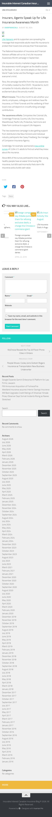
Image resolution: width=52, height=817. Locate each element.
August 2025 (7, 478)
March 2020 (7, 607)
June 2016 (6, 745)
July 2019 (6, 633)
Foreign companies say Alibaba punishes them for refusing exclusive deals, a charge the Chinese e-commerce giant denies (23, 244)
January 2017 (7, 725)
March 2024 (7, 534)
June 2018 (6, 676)
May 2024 (6, 528)
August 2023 (7, 557)
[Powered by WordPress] (19, 808)
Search (5, 408)
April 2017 (6, 715)
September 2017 (9, 702)
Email (30, 296)
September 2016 (9, 735)
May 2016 (6, 748)
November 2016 (9, 728)
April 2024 (6, 531)
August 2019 (7, 630)
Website (8, 305)
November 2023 (9, 547)
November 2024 (9, 508)
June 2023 (6, 564)
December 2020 (9, 577)
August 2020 (7, 590)
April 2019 (6, 643)
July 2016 (6, 742)
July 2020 (6, 593)
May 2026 (6, 449)
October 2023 (8, 551)
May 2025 (6, 488)
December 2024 (9, 505)
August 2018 (7, 669)
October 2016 (8, 732)
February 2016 (8, 758)
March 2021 (7, 567)
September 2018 (9, 666)
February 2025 (8, 498)
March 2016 (7, 755)
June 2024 (6, 524)
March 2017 (7, 719)
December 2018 (9, 656)
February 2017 (8, 722)
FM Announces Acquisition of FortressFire (20, 386)
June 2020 (6, 597)
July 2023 (6, 561)
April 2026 (6, 452)
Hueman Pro (38, 808)
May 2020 (6, 600)
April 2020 (6, 603)
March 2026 (7, 455)
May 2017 (6, 712)
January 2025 (7, 501)
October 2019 (8, 623)
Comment (9, 277)
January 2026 (7, 462)
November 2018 (9, 659)
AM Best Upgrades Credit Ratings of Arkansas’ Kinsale (25, 393)
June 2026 (6, 445)
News (11, 196)
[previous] (3, 236)
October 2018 (8, 663)
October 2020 (8, 584)
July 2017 (6, 705)
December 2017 (9, 692)
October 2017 (8, 699)
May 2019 (6, 640)
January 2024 (7, 541)
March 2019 (7, 646)
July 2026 (6, 442)
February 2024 (8, 538)
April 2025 (6, 491)
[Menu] (48, 3)
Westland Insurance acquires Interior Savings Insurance (26, 389)
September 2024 (9, 514)
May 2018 (6, 679)
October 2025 (8, 472)
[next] (49, 236)
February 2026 (8, 459)
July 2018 (6, 672)
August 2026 (7, 439)
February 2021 (8, 570)
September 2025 (9, 475)
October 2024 (8, 511)
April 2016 (6, 751)
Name (8, 296)
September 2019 (9, 626)
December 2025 (9, 465)
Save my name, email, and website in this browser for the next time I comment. (23, 318)
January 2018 (7, 689)
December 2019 (9, 617)
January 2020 (7, 613)
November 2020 (9, 580)
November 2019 (9, 620)
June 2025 (6, 485)
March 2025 (7, 495)
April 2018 (6, 682)
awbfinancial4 (11, 28)
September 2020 (9, 587)
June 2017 (6, 709)
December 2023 (9, 544)
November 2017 (9, 696)
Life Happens (7, 39)
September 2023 (9, 554)
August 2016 (7, 738)
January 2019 (7, 653)
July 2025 (6, 482)
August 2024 (7, 518)
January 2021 (7, 574)
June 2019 (6, 636)
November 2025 (9, 468)
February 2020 (8, 610)
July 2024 (6, 521)
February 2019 (8, 649)
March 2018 (7, 686)
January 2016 (7, 761)
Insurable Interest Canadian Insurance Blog (20, 3)
